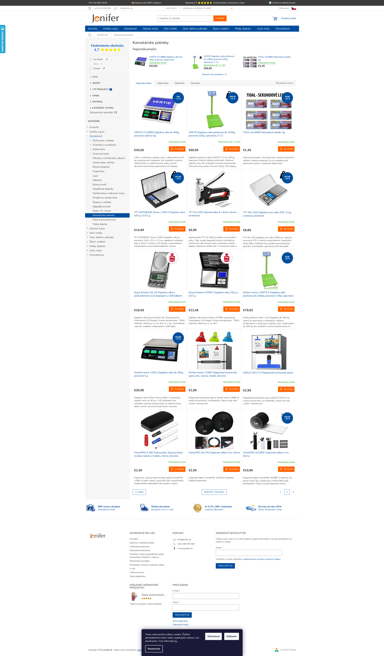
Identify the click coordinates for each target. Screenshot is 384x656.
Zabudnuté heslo (180, 624)
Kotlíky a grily (97, 131)
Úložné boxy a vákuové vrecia (108, 193)
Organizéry (98, 171)
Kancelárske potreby (104, 215)
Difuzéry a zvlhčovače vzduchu (109, 158)
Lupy (95, 175)
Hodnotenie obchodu (139, 546)
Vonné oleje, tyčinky (103, 162)
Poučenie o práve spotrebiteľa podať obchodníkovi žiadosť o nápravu (146, 555)
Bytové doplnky (101, 167)
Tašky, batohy (100, 224)
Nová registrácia (180, 621)
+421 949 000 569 (186, 543)
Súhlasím (231, 636)
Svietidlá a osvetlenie (104, 145)
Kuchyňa (94, 127)
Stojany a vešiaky (102, 202)
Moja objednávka (137, 576)
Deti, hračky (96, 233)
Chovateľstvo (97, 255)
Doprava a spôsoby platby (197, 8)
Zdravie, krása (97, 228)
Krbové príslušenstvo (104, 219)
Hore (140, 492)
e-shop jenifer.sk (185, 548)
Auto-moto (96, 250)
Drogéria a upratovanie (105, 197)
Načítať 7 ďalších (214, 492)
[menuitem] (92, 29)
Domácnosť (96, 136)
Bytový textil (100, 184)
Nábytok (97, 180)
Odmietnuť (213, 636)
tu (176, 641)
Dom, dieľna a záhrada (101, 237)
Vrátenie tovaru (137, 572)
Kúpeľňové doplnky (103, 189)
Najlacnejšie (163, 83)
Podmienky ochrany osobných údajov (147, 564)
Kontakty (171, 8)
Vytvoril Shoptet (288, 649)
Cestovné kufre (101, 153)
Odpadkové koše (102, 206)
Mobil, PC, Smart (102, 211)
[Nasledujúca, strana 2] (287, 492)
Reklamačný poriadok (140, 561)
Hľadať (220, 18)
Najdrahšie (179, 83)
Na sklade (100, 59)
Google (99, 68)
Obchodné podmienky (140, 550)
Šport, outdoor (97, 241)
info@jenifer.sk (184, 539)
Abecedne (195, 83)
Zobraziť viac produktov (213, 74)
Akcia (97, 63)
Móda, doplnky (97, 246)
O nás (132, 568)
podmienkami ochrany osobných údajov (262, 559)
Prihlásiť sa (225, 565)
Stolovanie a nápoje (103, 140)
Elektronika (99, 149)
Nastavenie (154, 648)
